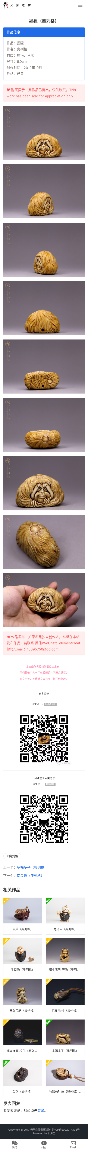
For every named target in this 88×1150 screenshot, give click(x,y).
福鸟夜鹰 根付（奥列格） (23, 1051)
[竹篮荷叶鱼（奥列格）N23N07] (65, 1078)
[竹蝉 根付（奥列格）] (65, 997)
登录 (40, 1110)
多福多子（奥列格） (32, 867)
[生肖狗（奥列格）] (22, 956)
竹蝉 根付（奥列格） (65, 1010)
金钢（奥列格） (22, 1091)
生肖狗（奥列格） (23, 969)
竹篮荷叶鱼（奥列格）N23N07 (67, 1091)
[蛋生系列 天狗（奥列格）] (65, 956)
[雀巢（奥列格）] (22, 916)
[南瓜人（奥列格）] (65, 916)
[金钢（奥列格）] (22, 1078)
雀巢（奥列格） (22, 929)
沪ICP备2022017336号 (66, 1129)
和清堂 (51, 1133)
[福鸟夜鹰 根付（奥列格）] (22, 1038)
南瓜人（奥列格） (65, 929)
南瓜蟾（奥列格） (30, 876)
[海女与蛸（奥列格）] (22, 997)
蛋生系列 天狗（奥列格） (66, 969)
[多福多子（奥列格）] (65, 1038)
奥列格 (13, 856)
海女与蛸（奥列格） (22, 1010)
